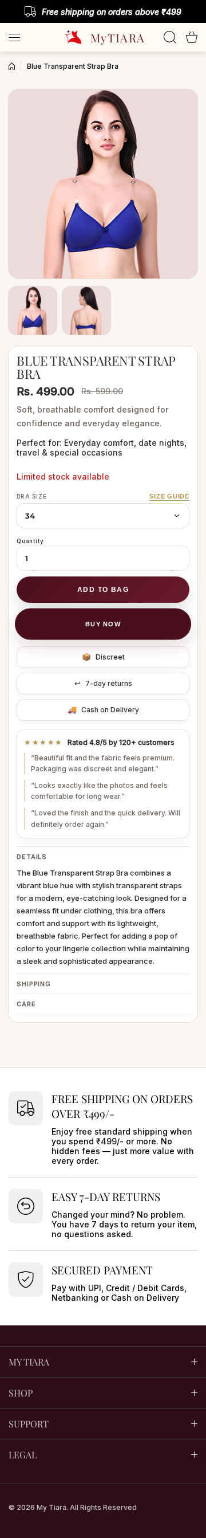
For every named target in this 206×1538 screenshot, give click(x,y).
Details (32, 857)
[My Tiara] (103, 37)
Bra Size (31, 496)
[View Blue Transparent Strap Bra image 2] (86, 310)
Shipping (34, 984)
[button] (191, 37)
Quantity (30, 540)
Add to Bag (103, 590)
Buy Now (103, 624)
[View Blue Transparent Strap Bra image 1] (32, 310)
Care (26, 1004)
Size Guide (169, 496)
